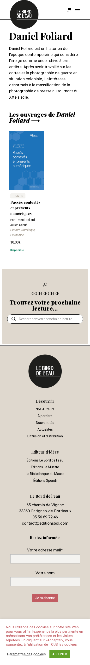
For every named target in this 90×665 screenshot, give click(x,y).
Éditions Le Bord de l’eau (45, 460)
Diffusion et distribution (45, 436)
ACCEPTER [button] (59, 654)
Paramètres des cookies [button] (26, 654)
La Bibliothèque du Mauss (45, 474)
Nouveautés (45, 423)
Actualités (45, 429)
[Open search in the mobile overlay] (45, 319)
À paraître (45, 416)
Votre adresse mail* (45, 550)
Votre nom (45, 572)
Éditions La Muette (45, 467)
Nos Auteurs (45, 409)
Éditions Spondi (45, 480)
